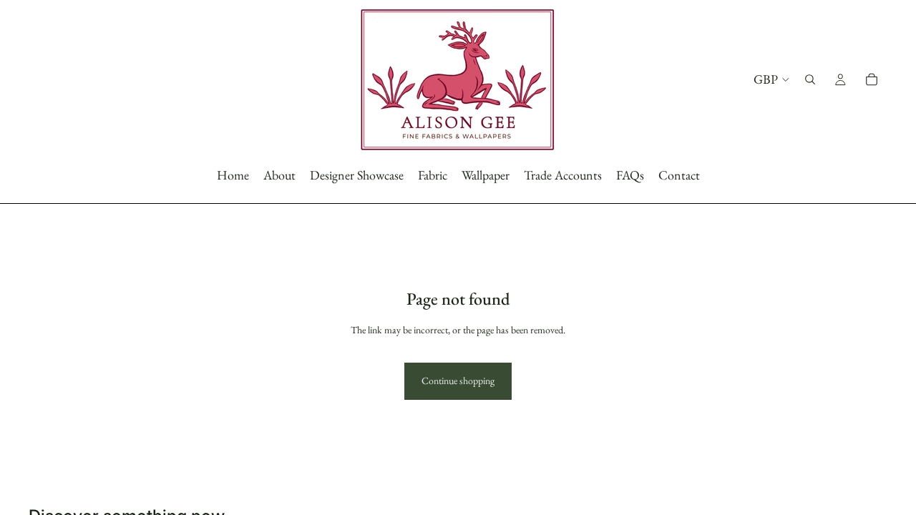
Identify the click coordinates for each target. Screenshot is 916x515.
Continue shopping (458, 380)
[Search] (810, 79)
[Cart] (871, 79)
